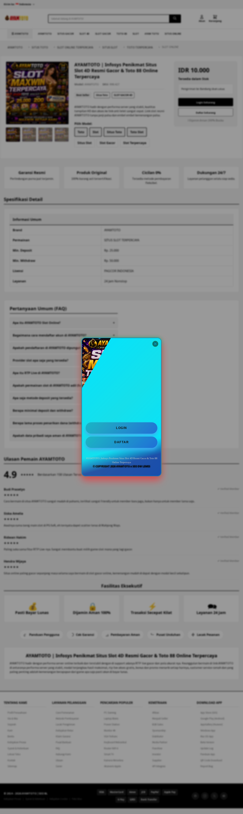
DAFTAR (121, 442)
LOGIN (121, 428)
